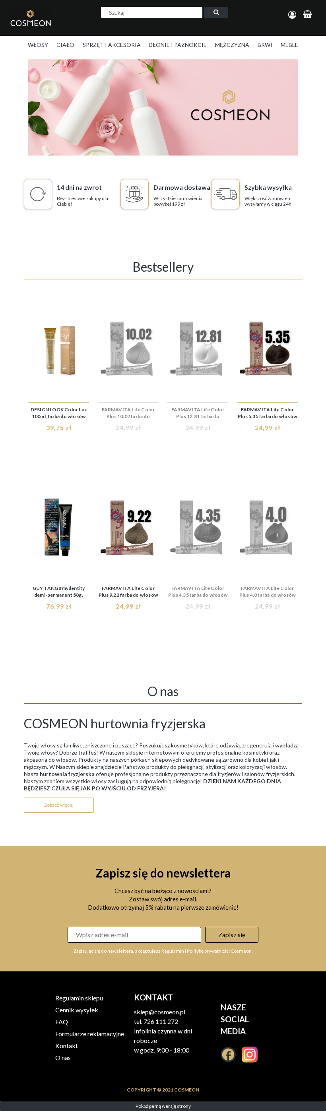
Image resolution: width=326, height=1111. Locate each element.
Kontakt (66, 1045)
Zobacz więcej (59, 805)
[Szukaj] (216, 12)
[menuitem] (38, 44)
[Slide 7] (163, 107)
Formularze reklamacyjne (89, 1033)
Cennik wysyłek (76, 1010)
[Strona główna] (33, 26)
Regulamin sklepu (79, 998)
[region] (163, 107)
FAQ (61, 1021)
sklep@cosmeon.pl (159, 1012)
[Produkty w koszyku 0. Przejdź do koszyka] (308, 15)
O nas (63, 1057)
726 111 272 (161, 1021)
